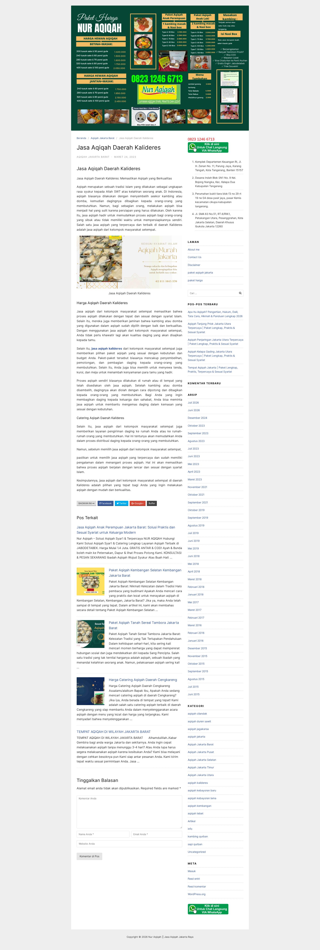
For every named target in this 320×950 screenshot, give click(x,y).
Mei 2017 (193, 602)
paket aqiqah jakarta (200, 272)
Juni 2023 (194, 456)
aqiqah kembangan (199, 805)
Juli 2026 (193, 402)
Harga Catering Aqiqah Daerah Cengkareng (143, 680)
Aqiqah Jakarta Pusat (201, 752)
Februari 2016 (196, 632)
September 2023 (198, 433)
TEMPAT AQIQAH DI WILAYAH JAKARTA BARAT (114, 732)
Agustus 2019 (196, 525)
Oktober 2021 (196, 494)
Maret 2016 (195, 625)
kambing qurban (198, 836)
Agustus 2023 (196, 441)
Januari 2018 (196, 594)
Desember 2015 (197, 648)
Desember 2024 (197, 417)
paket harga (195, 280)
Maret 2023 (195, 479)
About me (193, 249)
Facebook (106, 503)
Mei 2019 (193, 548)
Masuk (192, 871)
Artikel (191, 821)
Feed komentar (197, 886)
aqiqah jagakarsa (198, 728)
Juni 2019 (194, 540)
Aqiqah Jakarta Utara (201, 775)
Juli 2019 (193, 533)
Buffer (152, 503)
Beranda (81, 138)
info (190, 828)
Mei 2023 (193, 464)
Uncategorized (197, 851)
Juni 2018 (194, 556)
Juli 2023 (193, 448)
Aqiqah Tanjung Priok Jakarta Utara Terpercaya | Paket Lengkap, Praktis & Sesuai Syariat (211, 328)
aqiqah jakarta (196, 736)
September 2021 (198, 502)
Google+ (139, 503)
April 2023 (194, 471)
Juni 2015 (194, 694)
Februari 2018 (196, 586)
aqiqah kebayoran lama (202, 798)
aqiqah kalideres (198, 782)
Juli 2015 (193, 686)
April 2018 (194, 571)
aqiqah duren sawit (199, 721)
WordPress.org (197, 894)
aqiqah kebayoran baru (202, 790)
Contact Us (194, 257)
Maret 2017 (194, 609)
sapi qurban (195, 844)
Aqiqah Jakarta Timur (201, 767)
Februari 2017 (196, 617)
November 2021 (197, 487)
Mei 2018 (193, 563)
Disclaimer (194, 264)
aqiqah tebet (195, 813)
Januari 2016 (196, 640)
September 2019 (198, 517)
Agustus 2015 (196, 679)
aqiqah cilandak (197, 713)
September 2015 (198, 671)
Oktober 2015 (196, 663)
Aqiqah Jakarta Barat (102, 138)
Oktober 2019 (196, 510)
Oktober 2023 (196, 425)
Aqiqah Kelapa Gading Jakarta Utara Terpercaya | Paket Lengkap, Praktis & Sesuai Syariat (211, 355)
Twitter (122, 503)
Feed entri (194, 878)
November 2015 (197, 656)
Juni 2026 (194, 410)
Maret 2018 (195, 579)
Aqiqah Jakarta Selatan (202, 759)
